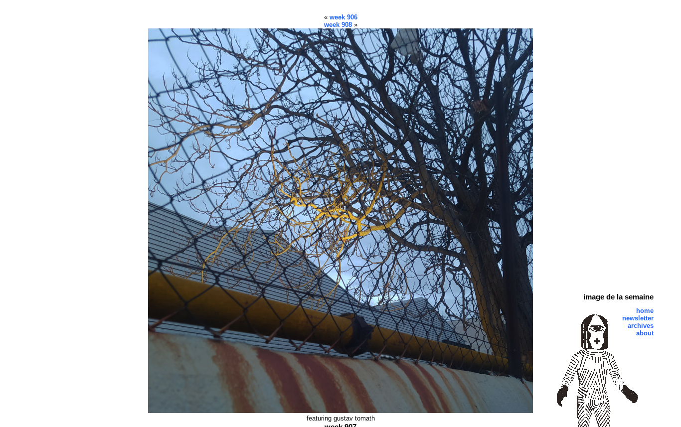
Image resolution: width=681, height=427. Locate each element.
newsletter (638, 318)
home (645, 310)
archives (641, 325)
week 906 (343, 17)
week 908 (338, 24)
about (645, 333)
